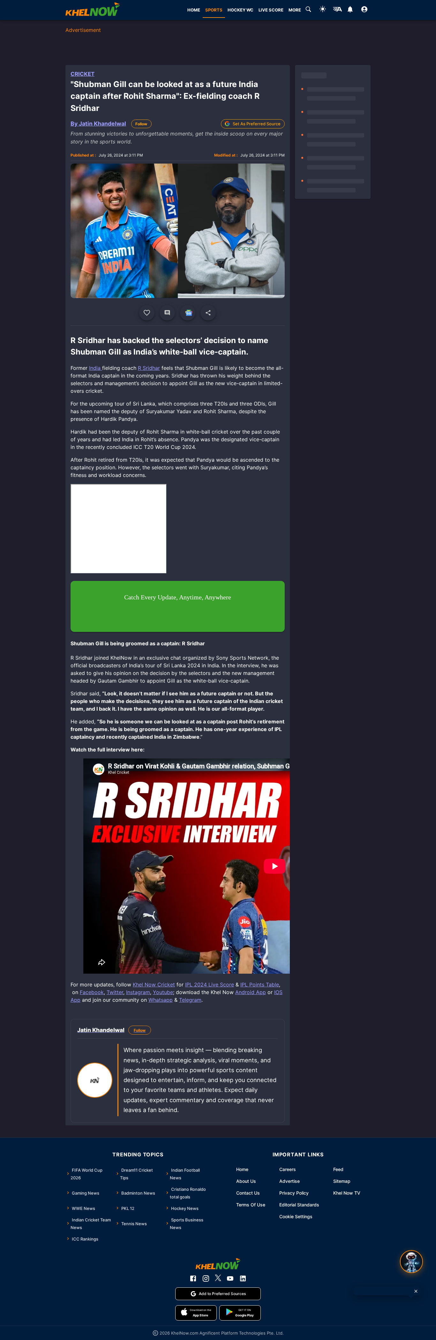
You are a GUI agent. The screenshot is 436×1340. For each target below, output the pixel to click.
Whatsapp (160, 1000)
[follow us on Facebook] (193, 1278)
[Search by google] (308, 10)
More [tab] (295, 9)
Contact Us (248, 1193)
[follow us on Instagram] (206, 1278)
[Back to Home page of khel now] (92, 10)
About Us (246, 1181)
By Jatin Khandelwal (98, 123)
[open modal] (411, 1261)
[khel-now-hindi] (337, 10)
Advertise (289, 1181)
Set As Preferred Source (257, 123)
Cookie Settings (295, 1216)
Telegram (190, 1000)
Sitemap (341, 1181)
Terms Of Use (250, 1204)
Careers (287, 1169)
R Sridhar (149, 368)
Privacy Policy (294, 1193)
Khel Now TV (346, 1193)
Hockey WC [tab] (240, 9)
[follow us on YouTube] (230, 1278)
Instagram (138, 992)
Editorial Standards (299, 1204)
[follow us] (187, 312)
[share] (208, 312)
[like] (146, 312)
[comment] (167, 312)
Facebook (92, 992)
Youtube (163, 992)
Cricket (82, 74)
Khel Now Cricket (154, 984)
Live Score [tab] (271, 9)
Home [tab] (193, 9)
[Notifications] (350, 10)
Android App (250, 992)
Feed (338, 1169)
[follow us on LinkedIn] (243, 1278)
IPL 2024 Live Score (209, 984)
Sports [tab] (213, 9)
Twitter (115, 992)
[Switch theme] (322, 10)
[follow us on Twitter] (218, 1278)
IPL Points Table (259, 984)
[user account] (364, 10)
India (95, 368)
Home (242, 1169)
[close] (416, 1291)
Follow (141, 123)
